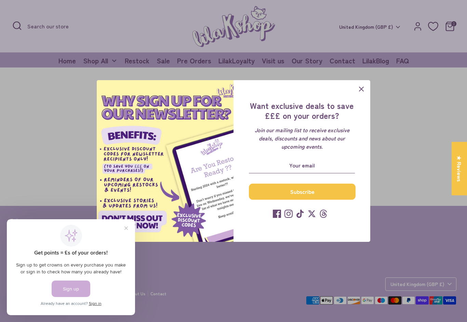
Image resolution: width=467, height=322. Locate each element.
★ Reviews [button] (459, 169)
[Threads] (323, 214)
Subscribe (302, 191)
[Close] (361, 89)
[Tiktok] (300, 214)
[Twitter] (312, 214)
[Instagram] (288, 214)
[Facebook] (277, 214)
